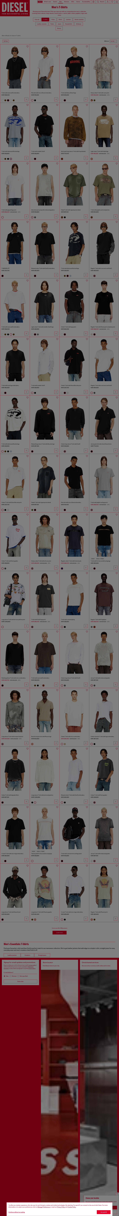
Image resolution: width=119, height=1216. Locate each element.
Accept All (104, 1212)
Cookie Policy (72, 1207)
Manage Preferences (44, 1207)
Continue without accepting (16, 1212)
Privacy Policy (61, 1207)
